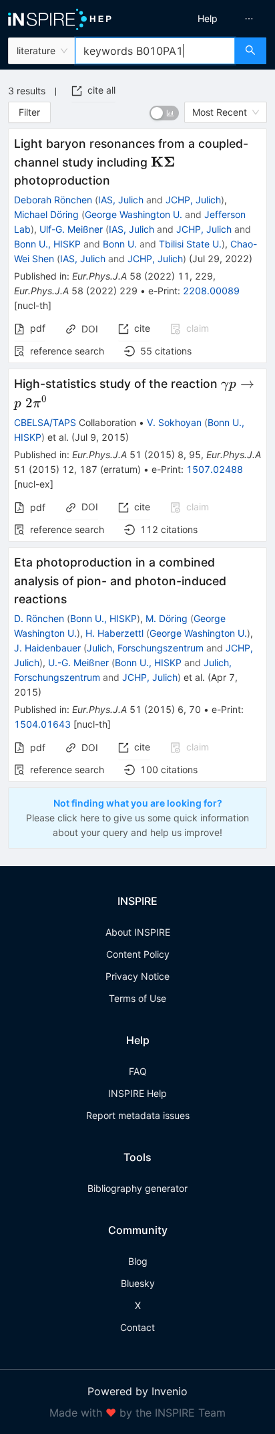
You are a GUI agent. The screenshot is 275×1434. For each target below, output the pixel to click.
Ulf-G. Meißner (71, 229)
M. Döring (167, 618)
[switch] (164, 113)
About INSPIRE (137, 932)
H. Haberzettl (114, 633)
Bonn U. (120, 243)
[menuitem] (208, 18)
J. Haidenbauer (47, 647)
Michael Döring (46, 214)
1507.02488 (214, 469)
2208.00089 (211, 290)
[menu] (210, 18)
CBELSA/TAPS (45, 422)
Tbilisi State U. (190, 243)
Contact (137, 1327)
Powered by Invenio (137, 1391)
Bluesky (138, 1283)
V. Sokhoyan (174, 422)
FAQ (138, 1071)
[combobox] (155, 50)
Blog (138, 1261)
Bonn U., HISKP (47, 243)
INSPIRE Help (137, 1093)
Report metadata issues (138, 1115)
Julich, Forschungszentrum (145, 647)
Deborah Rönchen (53, 199)
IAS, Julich (121, 199)
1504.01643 (42, 724)
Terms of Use (137, 998)
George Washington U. (133, 214)
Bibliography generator (137, 1188)
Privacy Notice (137, 976)
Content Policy (138, 954)
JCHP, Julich (193, 199)
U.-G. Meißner (78, 662)
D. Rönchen (39, 618)
